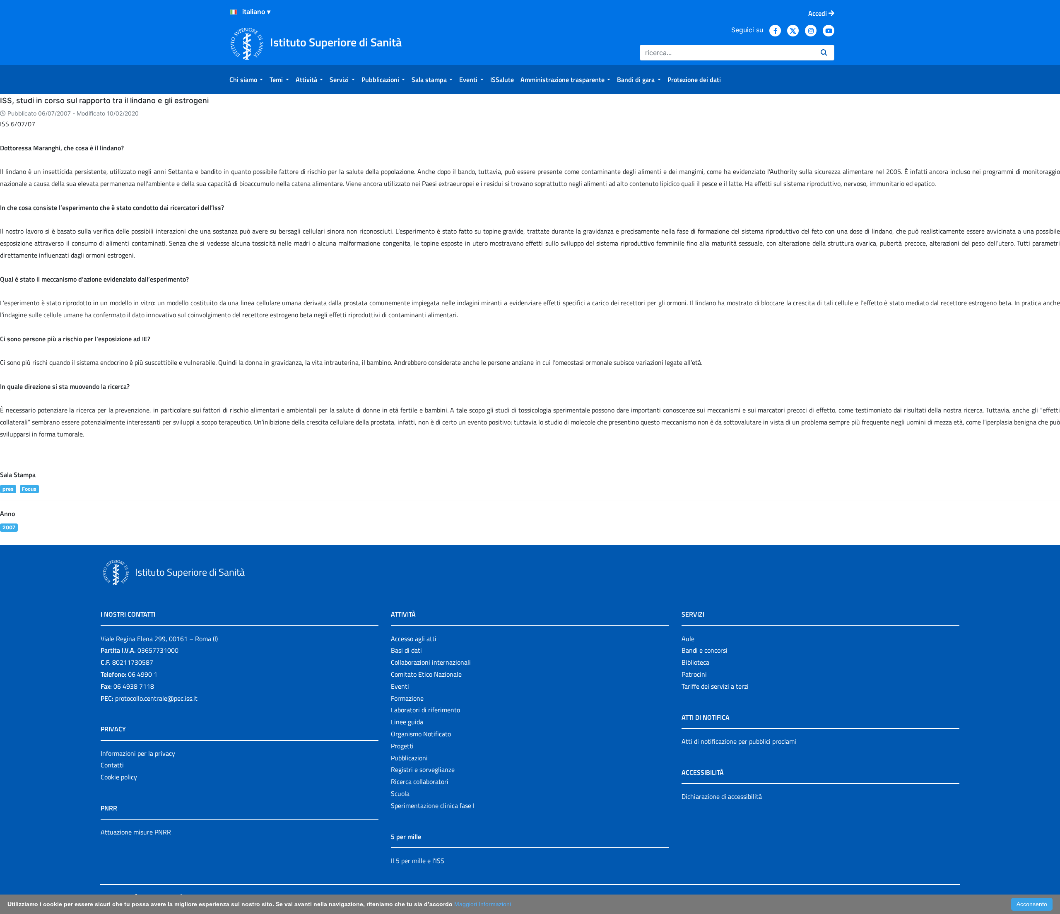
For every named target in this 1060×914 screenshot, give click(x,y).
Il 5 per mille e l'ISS (417, 861)
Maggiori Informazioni (482, 904)
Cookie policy (119, 777)
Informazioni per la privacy (138, 753)
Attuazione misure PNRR (136, 832)
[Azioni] (233, 12)
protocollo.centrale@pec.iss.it (156, 698)
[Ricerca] (824, 52)
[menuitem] (246, 79)
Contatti (112, 765)
